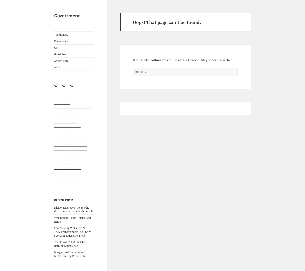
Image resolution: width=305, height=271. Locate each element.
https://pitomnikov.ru (67, 164)
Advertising (61, 61)
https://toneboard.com (67, 167)
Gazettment (67, 16)
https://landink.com (66, 129)
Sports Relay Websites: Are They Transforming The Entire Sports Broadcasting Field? (72, 231)
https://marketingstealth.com (71, 137)
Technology (61, 34)
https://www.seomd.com (69, 133)
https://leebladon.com (67, 125)
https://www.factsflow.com (70, 183)
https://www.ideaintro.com (70, 175)
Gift (56, 48)
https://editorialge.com (68, 114)
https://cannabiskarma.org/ (70, 144)
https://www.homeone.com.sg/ (72, 152)
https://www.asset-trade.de (70, 141)
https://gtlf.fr (62, 102)
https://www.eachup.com (69, 156)
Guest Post (60, 54)
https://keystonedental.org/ (70, 148)
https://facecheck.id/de (71, 110)
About (57, 67)
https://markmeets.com (68, 179)
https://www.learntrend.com (71, 171)
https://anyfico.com (65, 160)
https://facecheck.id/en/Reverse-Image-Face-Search (73, 120)
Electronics (61, 41)
